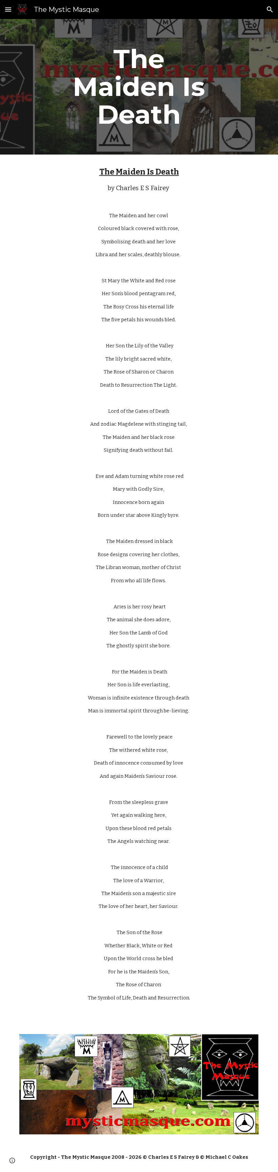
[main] (139, 87)
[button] (8, 9)
